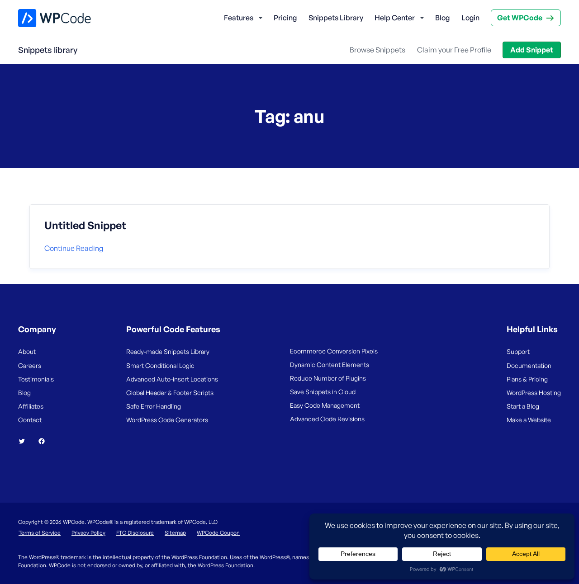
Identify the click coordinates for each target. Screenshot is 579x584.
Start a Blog (523, 406)
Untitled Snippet (85, 225)
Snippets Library (335, 17)
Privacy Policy (88, 532)
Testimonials (36, 379)
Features (238, 17)
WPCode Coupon (218, 532)
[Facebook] (45, 441)
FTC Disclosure (135, 532)
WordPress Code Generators (167, 420)
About (27, 351)
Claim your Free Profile (454, 49)
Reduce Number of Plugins (328, 378)
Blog (442, 17)
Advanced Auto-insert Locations (172, 379)
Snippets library (47, 50)
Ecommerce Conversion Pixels (334, 351)
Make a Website (529, 420)
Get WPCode (519, 17)
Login (470, 17)
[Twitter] (25, 441)
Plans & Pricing (527, 379)
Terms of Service (40, 532)
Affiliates (30, 406)
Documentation (529, 365)
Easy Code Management (325, 405)
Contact (30, 420)
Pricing (285, 17)
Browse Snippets (377, 49)
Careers (29, 365)
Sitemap (175, 532)
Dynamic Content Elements (329, 364)
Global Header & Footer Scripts (170, 392)
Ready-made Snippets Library (167, 351)
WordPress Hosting (534, 392)
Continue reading (73, 248)
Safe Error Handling (153, 406)
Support (518, 351)
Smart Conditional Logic (160, 365)
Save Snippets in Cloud (323, 392)
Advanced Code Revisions (327, 419)
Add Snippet (531, 49)
